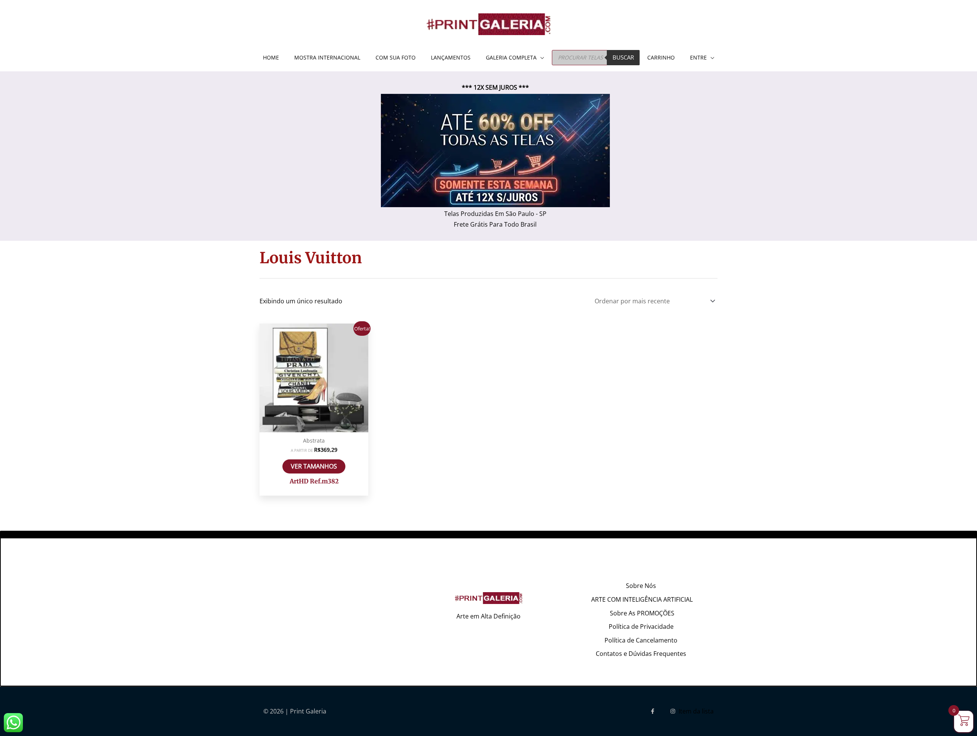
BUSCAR (623, 57)
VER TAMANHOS (314, 466)
